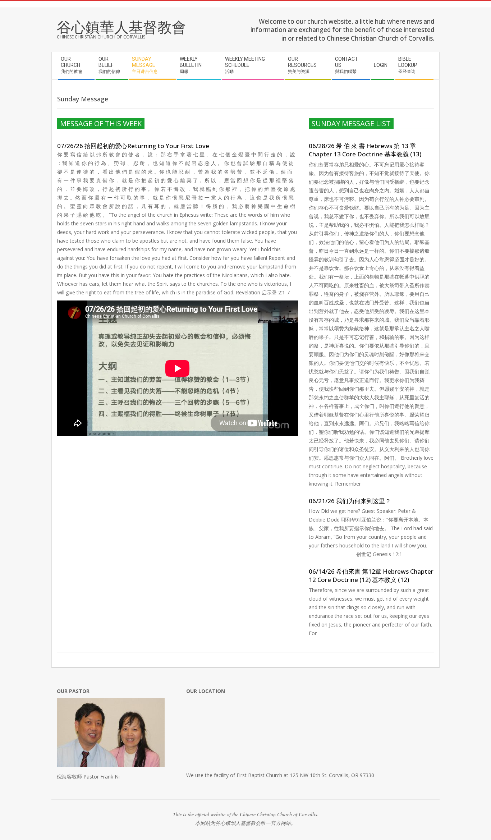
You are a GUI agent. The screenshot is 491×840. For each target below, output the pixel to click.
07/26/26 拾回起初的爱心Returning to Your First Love (133, 146)
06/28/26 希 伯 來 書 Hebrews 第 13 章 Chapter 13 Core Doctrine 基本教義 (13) (365, 150)
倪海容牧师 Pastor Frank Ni (88, 776)
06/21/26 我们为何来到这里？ (350, 501)
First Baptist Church (259, 775)
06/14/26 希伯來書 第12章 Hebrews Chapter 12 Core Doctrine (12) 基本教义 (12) (371, 575)
